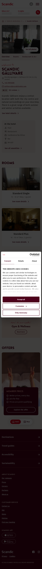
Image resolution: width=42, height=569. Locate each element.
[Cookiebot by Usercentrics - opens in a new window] (29, 254)
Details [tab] (21, 261)
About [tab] (34, 261)
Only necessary (21, 313)
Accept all (21, 299)
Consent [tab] (7, 261)
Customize (20, 306)
